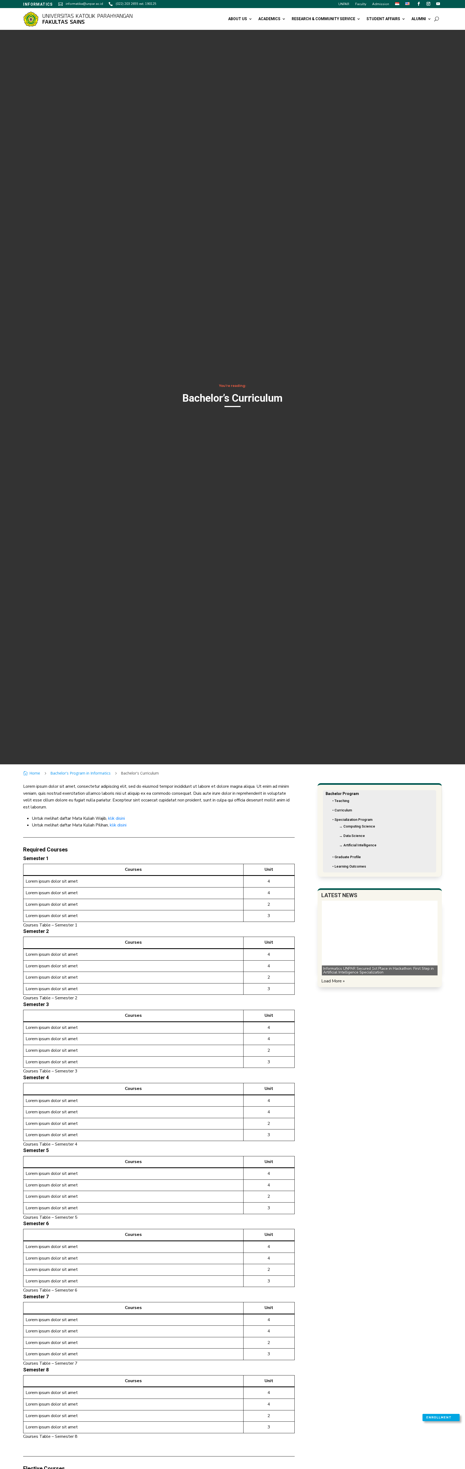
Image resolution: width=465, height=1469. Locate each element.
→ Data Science (352, 836)
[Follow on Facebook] (418, 4)
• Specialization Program (352, 820)
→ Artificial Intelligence (357, 845)
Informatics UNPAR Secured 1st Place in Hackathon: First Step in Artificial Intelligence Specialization (378, 970)
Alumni (418, 19)
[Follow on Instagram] (428, 4)
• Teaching (340, 801)
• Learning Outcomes (349, 866)
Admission (380, 4)
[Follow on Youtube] (438, 4)
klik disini (116, 818)
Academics (269, 19)
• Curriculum (342, 810)
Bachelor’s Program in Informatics (80, 773)
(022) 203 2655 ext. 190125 (136, 4)
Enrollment (439, 1417)
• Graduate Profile (346, 857)
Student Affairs (383, 19)
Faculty (360, 4)
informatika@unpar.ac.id (84, 4)
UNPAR (343, 4)
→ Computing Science (357, 826)
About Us (237, 19)
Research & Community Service (323, 19)
